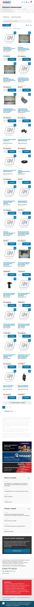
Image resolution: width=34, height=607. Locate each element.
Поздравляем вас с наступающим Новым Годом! (16, 491)
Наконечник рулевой (16, 17)
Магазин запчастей (6, 9)
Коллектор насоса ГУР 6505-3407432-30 (9, 171)
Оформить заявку (6, 599)
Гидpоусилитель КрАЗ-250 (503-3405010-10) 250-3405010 (9, 110)
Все (29, 477)
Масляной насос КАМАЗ (10, 520)
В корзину (12, 59)
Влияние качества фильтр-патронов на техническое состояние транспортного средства (16, 515)
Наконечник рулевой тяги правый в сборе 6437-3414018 (9, 325)
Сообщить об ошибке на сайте (8, 597)
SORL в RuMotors (8, 496)
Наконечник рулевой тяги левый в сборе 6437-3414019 (24, 263)
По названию (5, 28)
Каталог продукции (17, 9)
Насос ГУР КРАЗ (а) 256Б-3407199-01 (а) (23, 386)
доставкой (11, 431)
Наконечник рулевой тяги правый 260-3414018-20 (24, 294)
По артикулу (11, 28)
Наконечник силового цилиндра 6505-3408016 (9, 356)
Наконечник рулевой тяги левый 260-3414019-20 (9, 263)
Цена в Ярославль (7, 54)
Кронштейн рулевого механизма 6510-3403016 (9, 202)
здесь (8, 426)
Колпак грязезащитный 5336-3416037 (24, 171)
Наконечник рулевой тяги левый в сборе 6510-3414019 (9, 294)
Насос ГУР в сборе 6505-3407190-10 (8, 386)
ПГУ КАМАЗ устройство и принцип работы (14, 526)
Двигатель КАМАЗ (8, 531)
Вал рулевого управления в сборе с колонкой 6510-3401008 (9, 49)
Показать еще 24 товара (18, 402)
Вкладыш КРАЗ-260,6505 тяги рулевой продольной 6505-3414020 (9, 79)
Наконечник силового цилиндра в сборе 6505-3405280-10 (24, 356)
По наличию (17, 28)
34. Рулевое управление (7, 10)
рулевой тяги (6, 17)
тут (14, 437)
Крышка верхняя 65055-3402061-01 (22, 201)
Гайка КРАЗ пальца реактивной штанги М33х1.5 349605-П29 (23, 79)
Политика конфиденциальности (23, 597)
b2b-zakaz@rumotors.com (8, 571)
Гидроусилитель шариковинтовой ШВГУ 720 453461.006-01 (24, 110)
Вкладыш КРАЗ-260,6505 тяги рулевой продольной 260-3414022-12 (24, 49)
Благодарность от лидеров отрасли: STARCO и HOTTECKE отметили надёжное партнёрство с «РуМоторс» (16, 484)
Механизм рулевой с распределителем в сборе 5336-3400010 (23, 233)
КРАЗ (24, 9)
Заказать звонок (5, 573)
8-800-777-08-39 (9, 569)
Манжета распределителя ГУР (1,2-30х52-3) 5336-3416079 (9, 233)
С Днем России (8, 502)
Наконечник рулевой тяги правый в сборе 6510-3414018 (24, 325)
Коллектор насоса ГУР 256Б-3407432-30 (24, 140)
